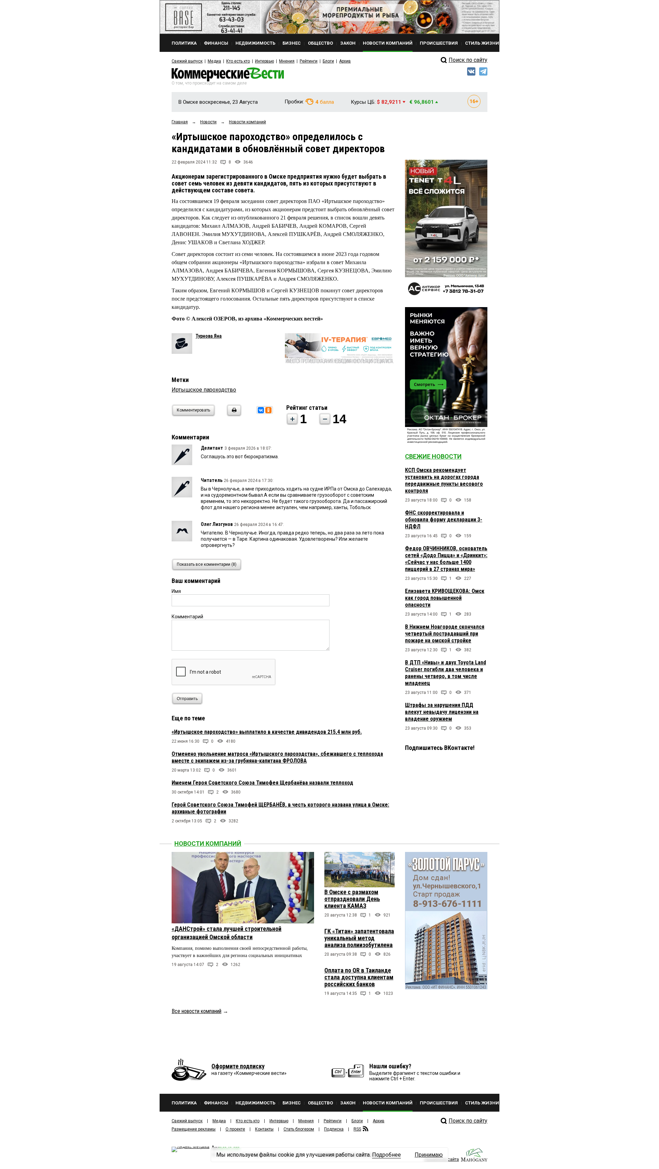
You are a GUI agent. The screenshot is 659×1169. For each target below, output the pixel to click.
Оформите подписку (238, 1066)
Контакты (264, 1129)
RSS (357, 1129)
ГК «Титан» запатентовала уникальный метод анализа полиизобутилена (359, 938)
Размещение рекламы (194, 1129)
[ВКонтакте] (261, 410)
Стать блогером (299, 1129)
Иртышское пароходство (204, 389)
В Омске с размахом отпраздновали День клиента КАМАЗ (352, 898)
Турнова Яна (209, 336)
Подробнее (386, 1154)
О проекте (235, 1129)
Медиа (214, 61)
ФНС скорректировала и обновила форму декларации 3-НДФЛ (443, 519)
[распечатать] (233, 414)
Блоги (328, 61)
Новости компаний (207, 843)
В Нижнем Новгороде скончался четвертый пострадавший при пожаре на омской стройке (444, 633)
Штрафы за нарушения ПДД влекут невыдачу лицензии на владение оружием (441, 712)
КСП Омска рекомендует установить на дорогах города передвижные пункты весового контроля (444, 480)
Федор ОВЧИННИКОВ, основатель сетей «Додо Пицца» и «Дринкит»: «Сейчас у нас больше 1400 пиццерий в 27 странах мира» (446, 558)
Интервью (264, 61)
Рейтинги (308, 61)
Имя (176, 591)
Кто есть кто (238, 61)
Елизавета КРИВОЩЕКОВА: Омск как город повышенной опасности (444, 598)
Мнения (286, 61)
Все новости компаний (196, 1011)
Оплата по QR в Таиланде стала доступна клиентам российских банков (358, 977)
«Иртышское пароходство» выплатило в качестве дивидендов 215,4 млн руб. (267, 732)
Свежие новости (433, 456)
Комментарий (187, 616)
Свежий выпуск (187, 61)
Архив (345, 61)
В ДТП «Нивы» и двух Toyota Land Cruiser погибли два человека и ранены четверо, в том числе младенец (445, 672)
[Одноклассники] (268, 410)
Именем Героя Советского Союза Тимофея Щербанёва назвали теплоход (262, 782)
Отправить (187, 698)
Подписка (334, 1129)
